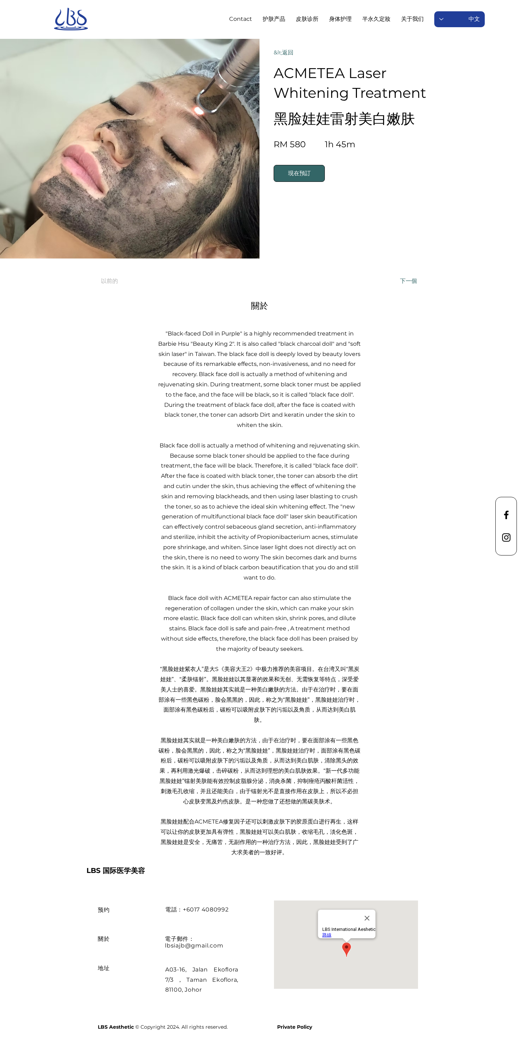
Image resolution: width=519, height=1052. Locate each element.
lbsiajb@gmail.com (194, 945)
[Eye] (71, 19)
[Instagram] (506, 537)
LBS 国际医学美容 (115, 870)
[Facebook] (506, 515)
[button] (307, 19)
